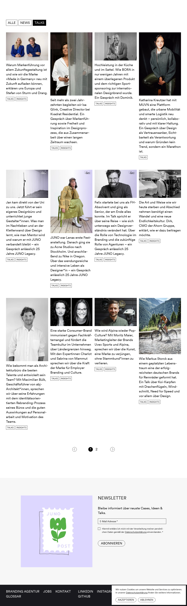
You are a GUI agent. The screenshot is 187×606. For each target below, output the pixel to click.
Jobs (47, 591)
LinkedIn (85, 591)
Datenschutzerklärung (137, 592)
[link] (74, 449)
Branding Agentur (22, 591)
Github (84, 596)
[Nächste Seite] (112, 449)
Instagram (106, 591)
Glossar (13, 596)
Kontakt (63, 591)
